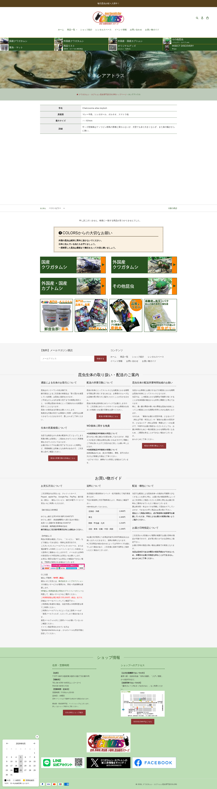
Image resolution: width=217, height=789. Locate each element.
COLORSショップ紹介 (74, 712)
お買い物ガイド (149, 361)
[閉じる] (37, 737)
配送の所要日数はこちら (108, 416)
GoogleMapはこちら (142, 722)
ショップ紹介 (138, 356)
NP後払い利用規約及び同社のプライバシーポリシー (61, 591)
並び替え (43, 208)
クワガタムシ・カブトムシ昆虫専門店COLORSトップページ (103, 94)
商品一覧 (124, 356)
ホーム (113, 356)
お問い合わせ (132, 361)
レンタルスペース (156, 356)
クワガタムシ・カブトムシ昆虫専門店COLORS (160, 784)
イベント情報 (116, 361)
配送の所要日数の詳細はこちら (63, 458)
